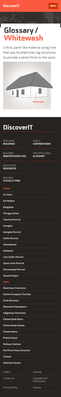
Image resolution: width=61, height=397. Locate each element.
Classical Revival (11, 219)
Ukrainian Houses (12, 362)
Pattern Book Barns (13, 319)
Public (42, 142)
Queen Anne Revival (13, 263)
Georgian (8, 225)
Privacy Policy (10, 387)
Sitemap (37, 372)
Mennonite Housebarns (14, 306)
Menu (53, 5)
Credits (6, 372)
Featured (9, 142)
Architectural (42, 155)
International (9, 244)
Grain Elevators (11, 300)
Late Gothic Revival (13, 257)
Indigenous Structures (14, 313)
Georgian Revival (12, 232)
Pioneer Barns (10, 331)
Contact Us (8, 378)
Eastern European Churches (17, 294)
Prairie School (10, 338)
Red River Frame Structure (16, 350)
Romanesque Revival (14, 269)
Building (14, 155)
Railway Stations (12, 344)
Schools (7, 356)
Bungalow (8, 207)
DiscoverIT (11, 6)
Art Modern (9, 201)
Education (9, 167)
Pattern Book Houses (14, 325)
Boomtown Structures (14, 288)
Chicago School (11, 213)
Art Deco (7, 194)
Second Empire (10, 275)
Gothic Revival (10, 238)
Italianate (8, 250)
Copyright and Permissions (40, 380)
